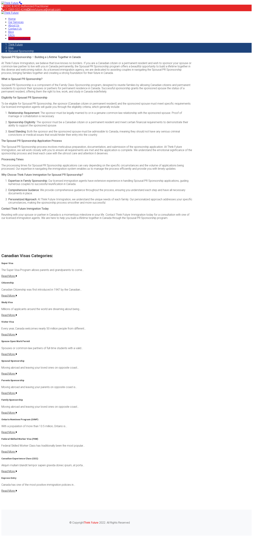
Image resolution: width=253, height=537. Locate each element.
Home (12, 18)
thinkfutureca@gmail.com (45, 9)
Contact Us (15, 28)
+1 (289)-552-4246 (15, 9)
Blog (11, 32)
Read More (8, 276)
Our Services (16, 22)
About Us (13, 25)
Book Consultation (19, 38)
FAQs (11, 35)
